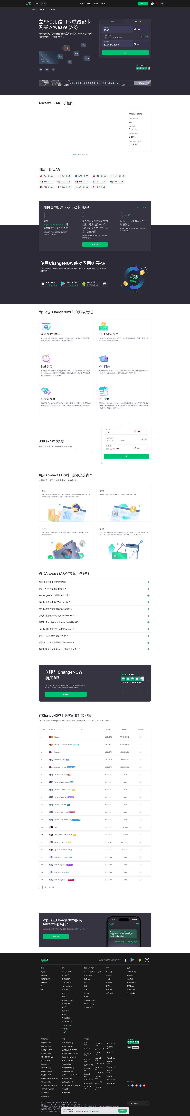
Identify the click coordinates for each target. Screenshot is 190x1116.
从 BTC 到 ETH (88, 1079)
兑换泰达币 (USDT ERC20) (70, 1050)
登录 (143, 3)
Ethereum (57, 752)
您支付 (106, 27)
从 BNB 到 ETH (87, 1075)
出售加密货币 (45, 1092)
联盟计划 (87, 982)
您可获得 (106, 42)
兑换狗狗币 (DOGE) (68, 1068)
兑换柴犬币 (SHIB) (67, 1082)
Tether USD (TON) (61, 805)
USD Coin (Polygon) (64, 880)
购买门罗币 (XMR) (46, 1071)
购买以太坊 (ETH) (46, 1046)
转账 (96, 3)
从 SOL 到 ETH (111, 1043)
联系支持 (56, 936)
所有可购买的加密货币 (47, 1089)
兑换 (82, 3)
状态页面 (109, 989)
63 (53, 887)
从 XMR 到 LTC (99, 1063)
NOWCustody (88, 1004)
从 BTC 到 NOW (110, 1071)
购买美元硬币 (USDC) (47, 1057)
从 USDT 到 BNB (110, 1053)
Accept (122, 1111)
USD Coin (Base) (61, 872)
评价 (42, 989)
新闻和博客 (44, 975)
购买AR (95, 244)
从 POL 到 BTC (111, 1080)
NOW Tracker (66, 986)
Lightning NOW (66, 1025)
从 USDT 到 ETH (110, 1048)
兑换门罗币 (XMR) (67, 1060)
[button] (141, 29)
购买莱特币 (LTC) (46, 1068)
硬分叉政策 (130, 986)
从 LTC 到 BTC (99, 1072)
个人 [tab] (36, 3)
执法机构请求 (131, 989)
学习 (103, 3)
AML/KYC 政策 (131, 972)
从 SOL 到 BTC (88, 1083)
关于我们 (43, 972)
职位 (42, 986)
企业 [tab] (43, 3)
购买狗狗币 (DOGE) (46, 1064)
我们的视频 (44, 982)
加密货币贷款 (66, 1018)
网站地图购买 (45, 1096)
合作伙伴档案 (88, 975)
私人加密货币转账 (67, 1000)
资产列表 (87, 993)
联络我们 (109, 982)
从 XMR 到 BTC (87, 1069)
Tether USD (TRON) (62, 775)
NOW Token (65, 989)
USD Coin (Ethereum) (63, 857)
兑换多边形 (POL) (67, 1071)
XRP (55, 827)
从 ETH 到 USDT (110, 1062)
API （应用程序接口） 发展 (92, 972)
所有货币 (65, 1089)
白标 (85, 989)
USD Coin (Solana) (63, 865)
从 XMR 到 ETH (98, 1068)
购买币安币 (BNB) (46, 1053)
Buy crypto (42, 9)
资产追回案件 (131, 993)
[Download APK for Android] (90, 284)
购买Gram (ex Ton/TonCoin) (49, 1078)
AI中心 (64, 997)
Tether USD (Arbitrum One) (67, 820)
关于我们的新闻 (45, 979)
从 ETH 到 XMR (87, 1060)
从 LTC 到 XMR (99, 1049)
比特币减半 (109, 993)
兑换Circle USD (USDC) (69, 1057)
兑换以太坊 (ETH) (67, 1046)
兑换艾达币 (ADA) (67, 1064)
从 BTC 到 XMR (87, 1044)
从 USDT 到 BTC (87, 1087)
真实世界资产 (66, 1004)
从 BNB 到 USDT (98, 1088)
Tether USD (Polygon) (64, 812)
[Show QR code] (105, 284)
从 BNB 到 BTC (98, 1059)
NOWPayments (89, 1000)
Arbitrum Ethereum (64, 767)
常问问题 (109, 972)
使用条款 (130, 975)
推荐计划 (87, 979)
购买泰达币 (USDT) (46, 1050)
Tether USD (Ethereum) (63, 782)
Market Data (80, 154)
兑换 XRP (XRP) (67, 1078)
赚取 (89, 3)
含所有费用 (108, 35)
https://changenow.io (54, 224)
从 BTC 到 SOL (111, 1083)
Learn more (140, 207)
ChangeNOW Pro (67, 972)
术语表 (108, 979)
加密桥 (64, 1014)
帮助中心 (109, 986)
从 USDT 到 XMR (87, 1055)
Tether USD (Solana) (63, 797)
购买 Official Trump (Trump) (49, 1085)
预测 (63, 993)
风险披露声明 (131, 982)
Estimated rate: (109, 38)
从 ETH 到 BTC (88, 1065)
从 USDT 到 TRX (98, 1044)
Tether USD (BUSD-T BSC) (64, 790)
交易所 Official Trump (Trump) (71, 1085)
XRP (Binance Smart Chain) (64, 835)
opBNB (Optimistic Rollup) (63, 850)
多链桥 (86, 997)
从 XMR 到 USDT (98, 1083)
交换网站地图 (66, 1092)
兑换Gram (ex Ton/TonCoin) (70, 1075)
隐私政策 (130, 979)
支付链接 (65, 1029)
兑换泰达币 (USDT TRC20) (70, 1053)
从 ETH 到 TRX (111, 1076)
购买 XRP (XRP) (45, 1060)
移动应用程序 (66, 979)
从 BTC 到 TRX (111, 1067)
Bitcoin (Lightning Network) (66, 744)
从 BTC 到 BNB (98, 1077)
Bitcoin (56, 737)
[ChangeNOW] (28, 3)
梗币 (63, 1007)
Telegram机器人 (67, 1021)
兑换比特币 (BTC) (67, 1043)
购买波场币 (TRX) (46, 1075)
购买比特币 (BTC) (46, 1043)
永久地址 (65, 975)
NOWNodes (87, 1007)
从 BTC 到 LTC (111, 1058)
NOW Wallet (65, 982)
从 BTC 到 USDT (87, 1049)
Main (33, 9)
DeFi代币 (65, 1011)
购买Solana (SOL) (46, 1082)
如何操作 (109, 975)
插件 (85, 986)
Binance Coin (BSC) (62, 842)
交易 (63, 1032)
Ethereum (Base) (61, 759)
